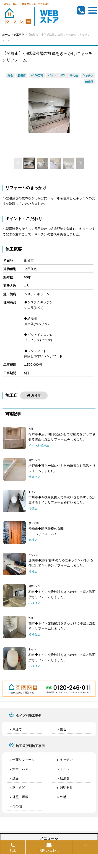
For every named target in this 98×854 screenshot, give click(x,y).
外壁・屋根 (20, 797)
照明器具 (66, 787)
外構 (63, 797)
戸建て (17, 729)
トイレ (65, 769)
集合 (63, 729)
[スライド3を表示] (55, 163)
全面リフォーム (23, 760)
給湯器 (65, 778)
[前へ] (18, 163)
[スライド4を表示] (69, 163)
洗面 (15, 778)
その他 (17, 806)
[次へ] (80, 163)
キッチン (66, 760)
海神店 (36, 395)
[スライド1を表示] (29, 163)
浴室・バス (20, 769)
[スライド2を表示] (42, 163)
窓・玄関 (18, 787)
